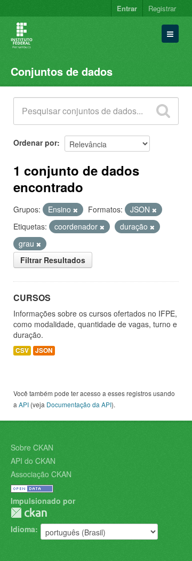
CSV (22, 350)
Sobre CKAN (32, 447)
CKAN (29, 512)
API (24, 404)
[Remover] (75, 210)
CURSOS (32, 297)
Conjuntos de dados (62, 71)
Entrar (127, 8)
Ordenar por (35, 142)
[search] (163, 111)
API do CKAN (33, 460)
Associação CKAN (41, 474)
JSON (44, 350)
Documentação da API (78, 404)
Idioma (23, 529)
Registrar (162, 8)
